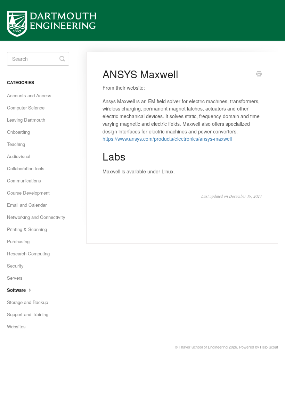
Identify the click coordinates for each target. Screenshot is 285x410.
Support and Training (27, 314)
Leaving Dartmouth (26, 119)
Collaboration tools (25, 168)
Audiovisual (18, 156)
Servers (15, 277)
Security (15, 265)
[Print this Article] (259, 74)
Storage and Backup (27, 302)
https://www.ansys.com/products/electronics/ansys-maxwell (167, 138)
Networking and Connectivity (36, 217)
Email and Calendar (27, 205)
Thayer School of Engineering (203, 347)
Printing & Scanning (27, 229)
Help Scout (269, 347)
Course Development (28, 192)
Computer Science (25, 107)
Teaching (16, 144)
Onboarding (18, 132)
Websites (16, 326)
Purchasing (18, 241)
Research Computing (28, 253)
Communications (24, 180)
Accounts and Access (29, 95)
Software (17, 290)
